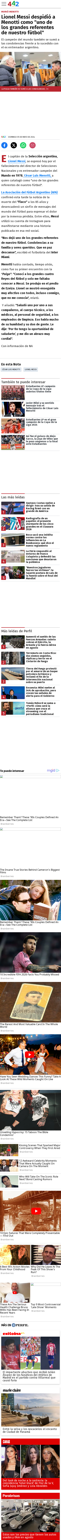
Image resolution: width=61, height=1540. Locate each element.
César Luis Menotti (11, 369)
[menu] (4, 4)
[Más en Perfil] (19, 1325)
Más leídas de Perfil (16, 631)
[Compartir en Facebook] (4, 145)
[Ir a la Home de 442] (13, 5)
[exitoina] (30, 1334)
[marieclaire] (30, 1391)
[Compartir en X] (14, 145)
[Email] (32, 145)
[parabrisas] (30, 1496)
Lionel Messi (31, 369)
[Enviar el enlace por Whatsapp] (23, 145)
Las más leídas (13, 497)
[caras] (30, 1442)
